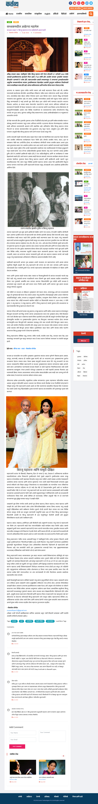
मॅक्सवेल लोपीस (13, 32)
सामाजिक (28, 13)
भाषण (86, 181)
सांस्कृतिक (38, 13)
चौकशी (56, 796)
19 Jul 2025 (87, 36)
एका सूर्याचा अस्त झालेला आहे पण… (88, 66)
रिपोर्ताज (79, 360)
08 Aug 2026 (88, 141)
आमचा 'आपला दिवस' (87, 114)
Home (10, 13)
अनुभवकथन (13, 761)
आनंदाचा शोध (87, 54)
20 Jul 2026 (87, 227)
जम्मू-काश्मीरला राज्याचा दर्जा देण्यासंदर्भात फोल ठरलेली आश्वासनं (88, 201)
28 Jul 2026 (87, 204)
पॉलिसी (65, 796)
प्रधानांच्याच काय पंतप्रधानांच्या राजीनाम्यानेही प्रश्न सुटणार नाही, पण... (88, 213)
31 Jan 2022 (87, 82)
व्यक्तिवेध (16, 22)
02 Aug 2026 (88, 178)
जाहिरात (29, 796)
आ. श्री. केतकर (88, 152)
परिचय (86, 74)
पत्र (40, 761)
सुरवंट (85, 136)
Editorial (87, 219)
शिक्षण (78, 368)
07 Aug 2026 (88, 153)
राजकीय (19, 13)
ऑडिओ (55, 13)
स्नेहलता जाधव (88, 214)
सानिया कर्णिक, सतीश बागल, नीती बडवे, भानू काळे (87, 189)
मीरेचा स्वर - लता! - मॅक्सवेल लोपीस (24, 348)
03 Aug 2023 (88, 47)
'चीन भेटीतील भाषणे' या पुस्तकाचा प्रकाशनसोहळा (87, 187)
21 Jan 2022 (25, 32)
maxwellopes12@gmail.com (17, 610)
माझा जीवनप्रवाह (83, 315)
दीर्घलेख (85, 357)
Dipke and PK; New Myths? (87, 102)
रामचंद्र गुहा (87, 202)
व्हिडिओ (64, 13)
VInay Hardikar (88, 105)
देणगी (38, 796)
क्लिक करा (83, 341)
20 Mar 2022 (88, 59)
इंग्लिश (85, 360)
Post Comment (17, 746)
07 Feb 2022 (87, 71)
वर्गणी (20, 796)
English (47, 13)
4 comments (37, 32)
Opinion (87, 99)
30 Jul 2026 (87, 192)
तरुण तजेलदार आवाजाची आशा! (17, 777)
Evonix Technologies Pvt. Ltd (46, 800)
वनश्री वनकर (87, 117)
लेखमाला (85, 376)
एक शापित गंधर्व (87, 31)
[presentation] (90, 22)
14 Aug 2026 (87, 107)
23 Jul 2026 (87, 215)
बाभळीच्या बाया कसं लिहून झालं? (88, 173)
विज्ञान (78, 376)
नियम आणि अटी (77, 796)
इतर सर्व (90, 164)
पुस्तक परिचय (87, 145)
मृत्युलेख (9, 22)
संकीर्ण (71, 13)
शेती (78, 364)
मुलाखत (79, 357)
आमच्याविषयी (81, 13)
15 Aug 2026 (87, 118)
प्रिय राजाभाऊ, (42, 777)
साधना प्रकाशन (88, 8)
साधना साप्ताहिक (75, 8)
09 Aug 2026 (88, 130)
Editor (86, 225)
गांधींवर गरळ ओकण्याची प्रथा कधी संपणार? (87, 44)
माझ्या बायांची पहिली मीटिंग (87, 126)
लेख (86, 40)
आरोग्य (83, 364)
